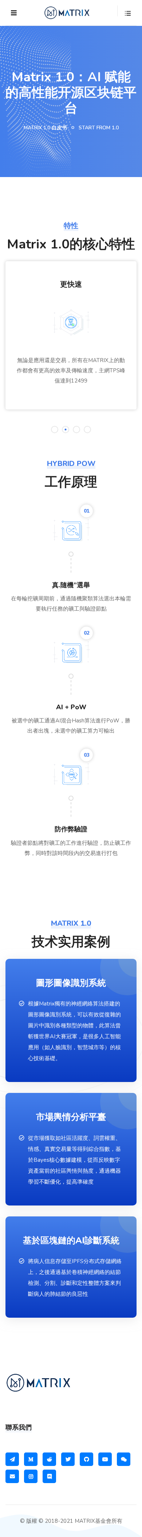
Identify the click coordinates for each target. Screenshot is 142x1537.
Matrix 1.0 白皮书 (45, 127)
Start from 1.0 (99, 127)
